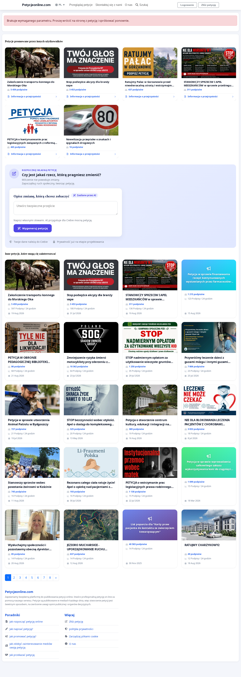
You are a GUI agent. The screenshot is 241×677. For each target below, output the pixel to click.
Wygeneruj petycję (35, 228)
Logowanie (187, 5)
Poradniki (12, 615)
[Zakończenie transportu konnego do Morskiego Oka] (32, 74)
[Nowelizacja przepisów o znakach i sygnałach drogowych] (91, 131)
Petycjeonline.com (36, 5)
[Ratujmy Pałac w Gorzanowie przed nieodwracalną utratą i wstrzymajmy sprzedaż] (150, 74)
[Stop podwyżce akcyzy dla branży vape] (91, 74)
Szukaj (143, 4)
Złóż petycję (208, 5)
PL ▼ (62, 4)
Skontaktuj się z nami (108, 4)
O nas (128, 4)
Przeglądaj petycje (81, 4)
